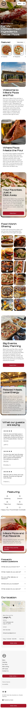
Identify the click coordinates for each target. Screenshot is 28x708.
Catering (4, 662)
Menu (19, 3)
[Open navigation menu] (24, 3)
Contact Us (5, 671)
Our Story (5, 664)
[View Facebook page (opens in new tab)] (3, 692)
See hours (21, 638)
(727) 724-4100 (6, 630)
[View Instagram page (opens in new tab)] (5, 692)
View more (5, 440)
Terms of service (6, 682)
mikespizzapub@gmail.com (9, 633)
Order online (13, 643)
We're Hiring (5, 666)
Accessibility (5, 684)
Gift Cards (5, 668)
